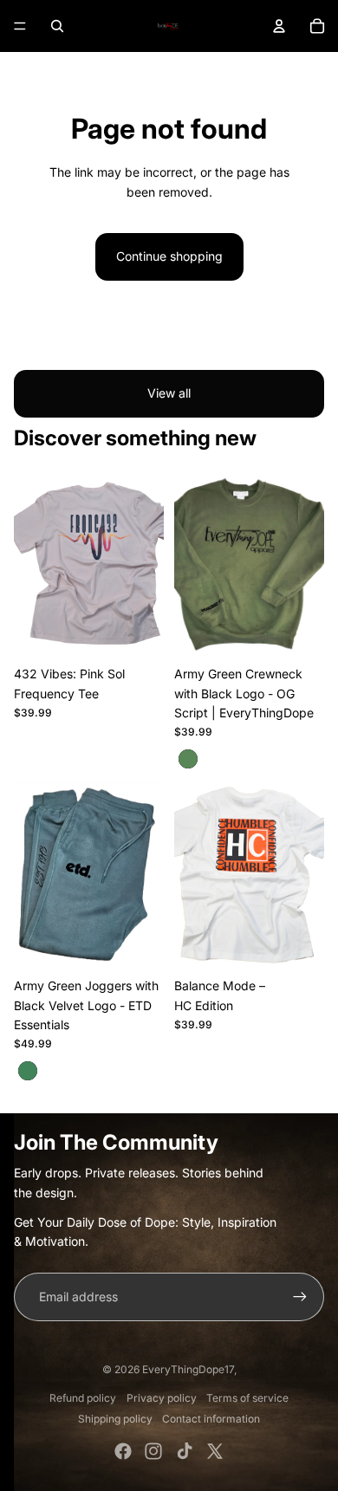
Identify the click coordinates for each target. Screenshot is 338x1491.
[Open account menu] (279, 26)
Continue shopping (169, 256)
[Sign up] (299, 1296)
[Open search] (57, 26)
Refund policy (82, 1397)
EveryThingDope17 (188, 1369)
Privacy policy (162, 1397)
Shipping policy (115, 1418)
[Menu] (20, 26)
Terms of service (247, 1397)
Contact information (211, 1418)
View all (169, 393)
